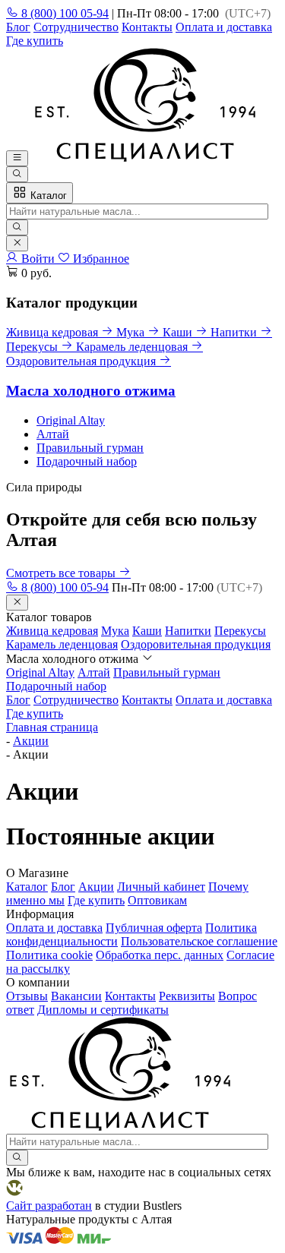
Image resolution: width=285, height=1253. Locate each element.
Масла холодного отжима (91, 391)
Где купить (34, 40)
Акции (96, 886)
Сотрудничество (76, 27)
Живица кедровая (52, 630)
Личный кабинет (161, 886)
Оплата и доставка (224, 27)
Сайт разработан (49, 1205)
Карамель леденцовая (62, 644)
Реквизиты (187, 995)
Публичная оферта (154, 927)
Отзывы (27, 995)
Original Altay (70, 420)
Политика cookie (49, 954)
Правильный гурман (90, 447)
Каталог (47, 195)
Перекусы (240, 630)
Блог (18, 27)
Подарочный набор (86, 461)
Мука (115, 630)
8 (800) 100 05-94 (63, 13)
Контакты (147, 27)
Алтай (52, 434)
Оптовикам (157, 900)
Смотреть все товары (62, 573)
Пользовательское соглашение (199, 941)
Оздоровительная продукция (196, 644)
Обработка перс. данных (159, 954)
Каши (147, 630)
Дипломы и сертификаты (103, 1009)
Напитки (188, 630)
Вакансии (76, 995)
